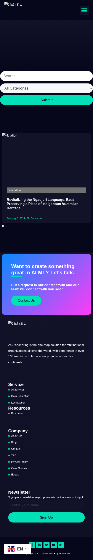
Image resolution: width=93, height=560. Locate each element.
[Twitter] (46, 545)
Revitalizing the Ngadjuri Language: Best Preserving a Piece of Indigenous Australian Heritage (43, 204)
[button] (84, 10)
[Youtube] (54, 545)
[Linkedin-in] (39, 545)
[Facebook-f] (32, 545)
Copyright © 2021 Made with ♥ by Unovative (46, 553)
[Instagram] (61, 545)
